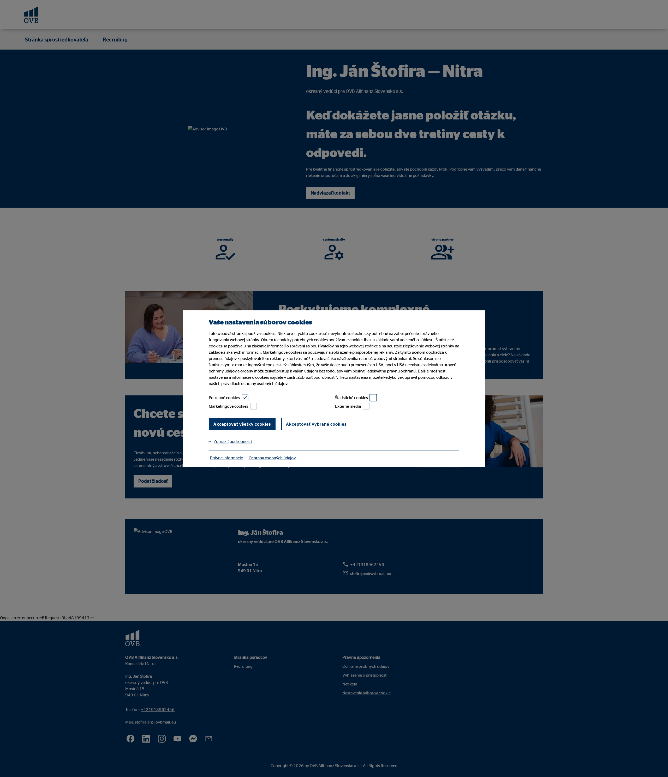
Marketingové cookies (228, 406)
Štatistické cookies (351, 397)
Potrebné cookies (224, 397)
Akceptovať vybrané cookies (316, 424)
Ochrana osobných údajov (272, 457)
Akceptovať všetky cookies (242, 424)
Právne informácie (226, 457)
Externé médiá (348, 406)
